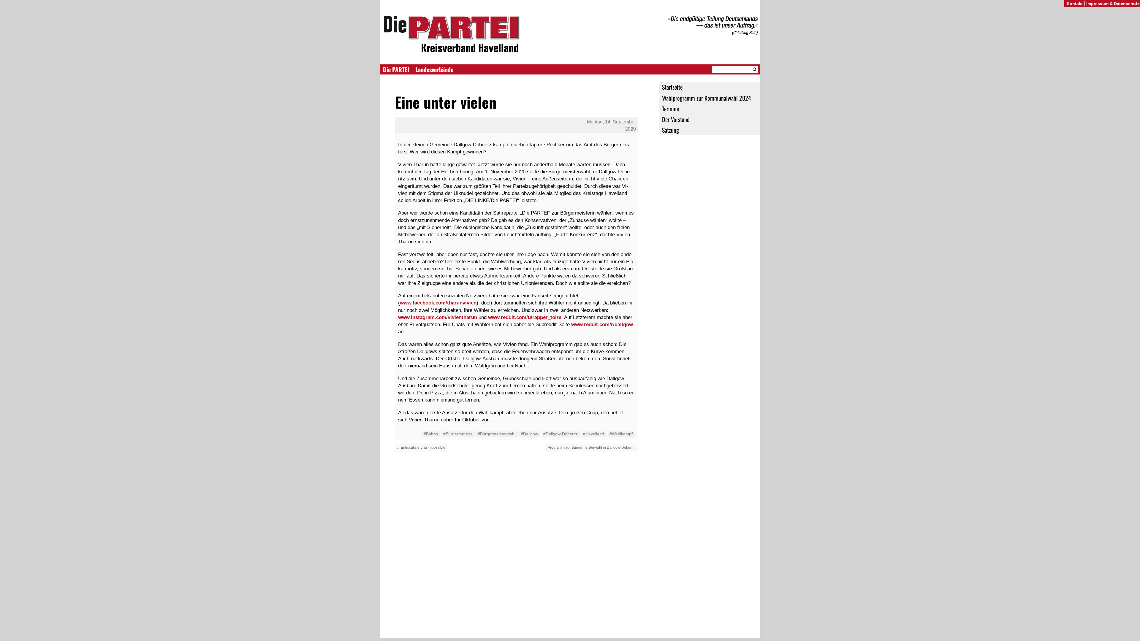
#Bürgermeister (457, 433)
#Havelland (593, 433)
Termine (670, 108)
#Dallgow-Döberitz (560, 433)
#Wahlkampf (621, 433)
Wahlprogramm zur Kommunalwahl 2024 (706, 97)
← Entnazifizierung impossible (420, 447)
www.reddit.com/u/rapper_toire (524, 317)
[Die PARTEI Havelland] (570, 35)
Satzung (670, 130)
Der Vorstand (676, 119)
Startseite (672, 86)
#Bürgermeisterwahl (496, 433)
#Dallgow (529, 433)
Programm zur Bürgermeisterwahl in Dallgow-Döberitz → (593, 447)
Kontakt (1075, 3)
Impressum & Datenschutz (1112, 3)
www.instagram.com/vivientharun (437, 317)
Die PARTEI (396, 69)
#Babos (431, 433)
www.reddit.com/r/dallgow (602, 324)
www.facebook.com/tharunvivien (438, 303)
